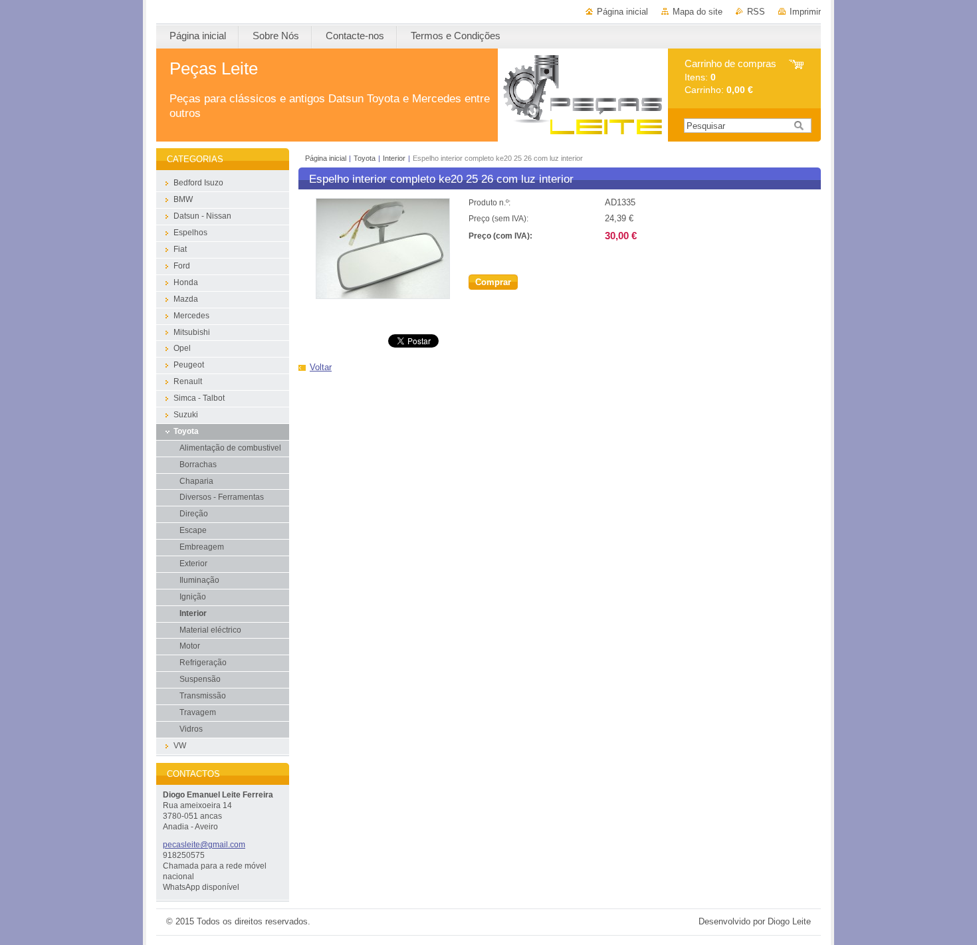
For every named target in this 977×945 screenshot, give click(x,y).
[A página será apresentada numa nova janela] (383, 296)
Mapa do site (697, 12)
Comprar (493, 282)
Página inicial (622, 12)
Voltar (321, 367)
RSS (756, 12)
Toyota (365, 158)
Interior (394, 158)
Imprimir (805, 12)
